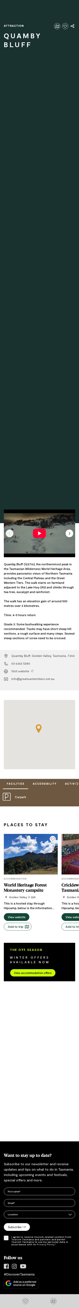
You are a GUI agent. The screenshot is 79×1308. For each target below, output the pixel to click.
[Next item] (69, 533)
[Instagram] (14, 1266)
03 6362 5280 (20, 663)
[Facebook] (6, 1266)
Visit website (20, 671)
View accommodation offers (33, 973)
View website (16, 917)
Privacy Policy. (46, 1244)
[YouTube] (23, 1266)
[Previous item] (9, 533)
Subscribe (14, 1227)
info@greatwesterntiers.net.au (32, 679)
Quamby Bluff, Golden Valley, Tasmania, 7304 (43, 655)
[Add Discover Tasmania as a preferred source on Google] (21, 1283)
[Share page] (72, 26)
